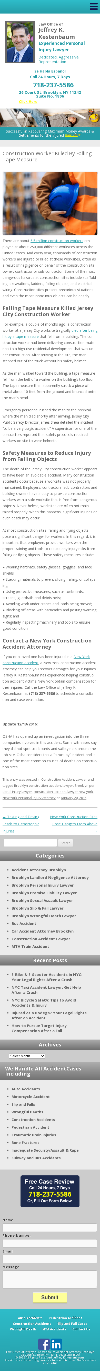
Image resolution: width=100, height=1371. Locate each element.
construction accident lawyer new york (63, 791)
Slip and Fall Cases (72, 1323)
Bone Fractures (25, 1142)
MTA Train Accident (30, 946)
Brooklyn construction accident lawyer (43, 785)
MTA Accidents (54, 1329)
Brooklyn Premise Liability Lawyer (44, 892)
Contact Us (81, 1329)
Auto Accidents (26, 1089)
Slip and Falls (23, 1104)
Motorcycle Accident (31, 1096)
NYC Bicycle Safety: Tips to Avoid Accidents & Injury (44, 1002)
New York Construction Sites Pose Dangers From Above (73, 823)
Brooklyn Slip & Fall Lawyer (38, 908)
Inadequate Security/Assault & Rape (45, 1150)
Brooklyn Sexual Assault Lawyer (42, 900)
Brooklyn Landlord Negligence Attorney (50, 877)
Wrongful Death (23, 1329)
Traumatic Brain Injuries (34, 1134)
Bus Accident (24, 923)
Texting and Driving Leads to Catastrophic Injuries (21, 823)
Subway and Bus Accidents (36, 1157)
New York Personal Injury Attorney (29, 797)
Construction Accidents (33, 1119)
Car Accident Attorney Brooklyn (43, 931)
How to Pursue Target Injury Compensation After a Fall (39, 1028)
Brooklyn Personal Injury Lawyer (43, 885)
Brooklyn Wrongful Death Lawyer (44, 915)
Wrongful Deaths (27, 1112)
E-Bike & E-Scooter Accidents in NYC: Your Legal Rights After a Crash (47, 977)
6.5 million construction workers (57, 240)
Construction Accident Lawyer (64, 779)
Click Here (28, 101)
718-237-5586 (53, 84)
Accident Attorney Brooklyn (39, 869)
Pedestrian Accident (30, 1127)
